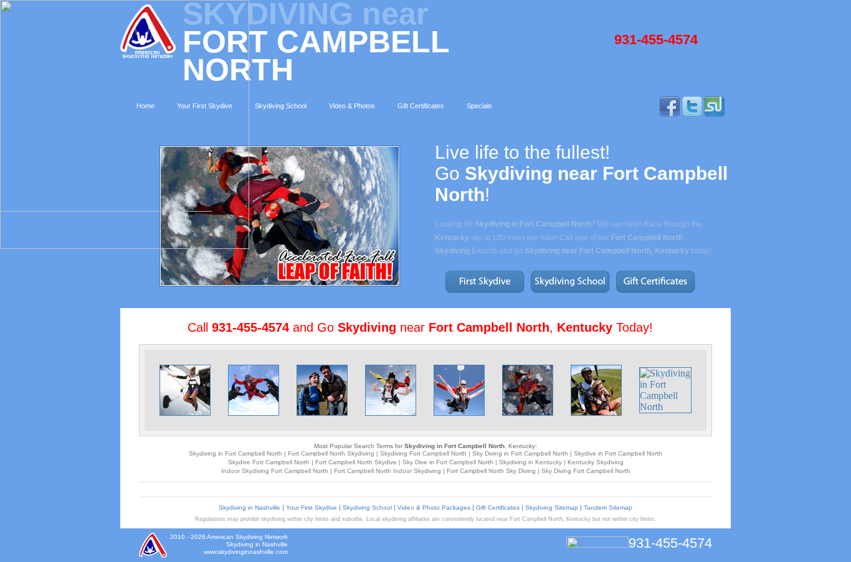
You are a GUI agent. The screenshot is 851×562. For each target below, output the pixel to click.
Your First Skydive (311, 507)
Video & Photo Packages (433, 507)
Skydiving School (367, 507)
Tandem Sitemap (608, 507)
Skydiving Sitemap (551, 507)
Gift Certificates (498, 507)
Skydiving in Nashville (249, 507)
